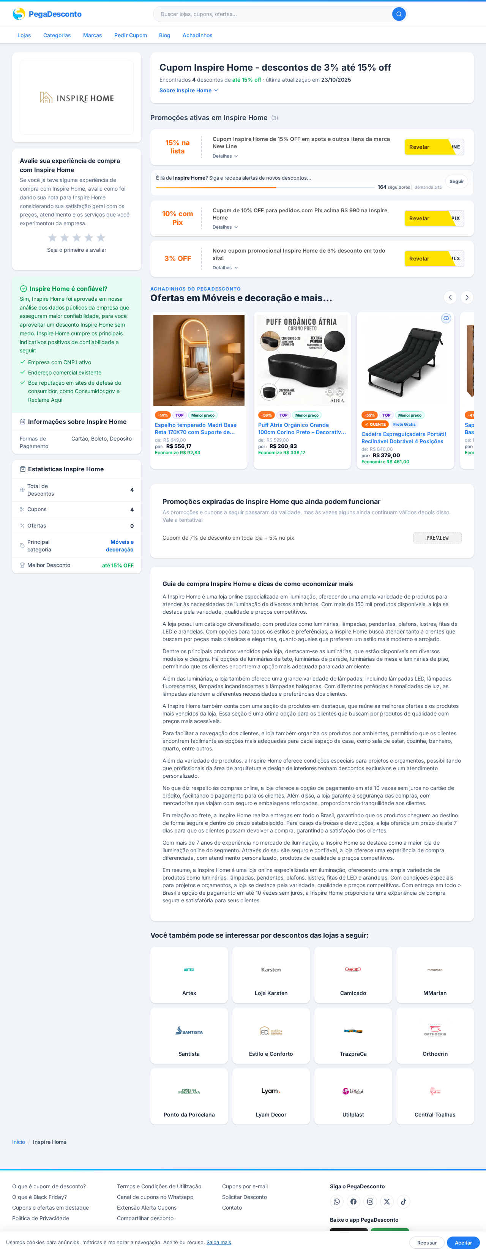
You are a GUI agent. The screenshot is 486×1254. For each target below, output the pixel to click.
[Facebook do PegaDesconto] (353, 1201)
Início (18, 1142)
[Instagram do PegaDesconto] (370, 1201)
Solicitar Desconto (244, 1197)
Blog (164, 35)
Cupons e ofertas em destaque (50, 1207)
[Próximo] (467, 297)
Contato (232, 1207)
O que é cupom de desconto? (49, 1186)
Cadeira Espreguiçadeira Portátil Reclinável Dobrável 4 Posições (403, 437)
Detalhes (222, 156)
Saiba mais (219, 1242)
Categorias (57, 35)
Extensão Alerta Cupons (147, 1207)
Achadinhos (198, 35)
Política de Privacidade (40, 1218)
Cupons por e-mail (245, 1186)
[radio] (52, 237)
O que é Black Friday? (39, 1197)
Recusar (427, 1243)
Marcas (92, 35)
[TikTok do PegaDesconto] (403, 1201)
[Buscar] (399, 14)
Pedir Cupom (130, 35)
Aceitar (463, 1243)
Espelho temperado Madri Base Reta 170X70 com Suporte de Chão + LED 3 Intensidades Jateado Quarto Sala (196, 429)
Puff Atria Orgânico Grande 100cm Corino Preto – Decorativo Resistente (301, 429)
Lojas (24, 35)
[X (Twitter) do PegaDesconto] (387, 1201)
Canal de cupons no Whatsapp (155, 1197)
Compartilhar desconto (145, 1218)
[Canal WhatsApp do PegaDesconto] (337, 1201)
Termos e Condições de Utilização (159, 1186)
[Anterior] (450, 297)
